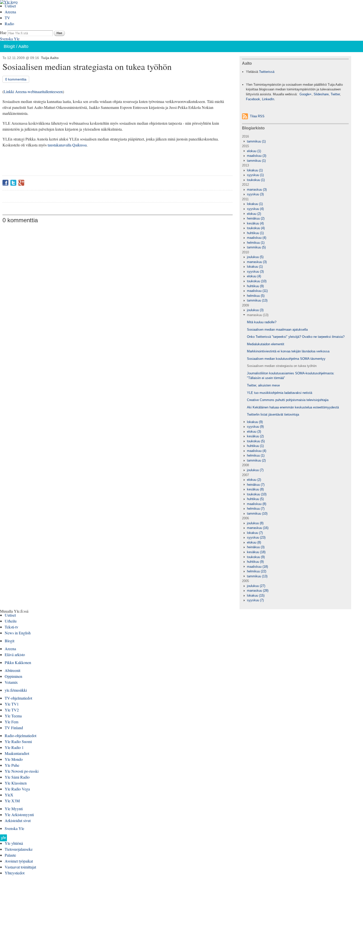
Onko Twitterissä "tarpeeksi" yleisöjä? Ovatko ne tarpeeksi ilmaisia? (295, 337)
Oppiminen (13, 676)
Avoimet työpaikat (19, 861)
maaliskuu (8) (256, 504)
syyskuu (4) (255, 209)
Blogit (9, 46)
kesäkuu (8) (255, 489)
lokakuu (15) (255, 595)
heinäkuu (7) (255, 484)
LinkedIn (268, 99)
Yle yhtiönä (14, 843)
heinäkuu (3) (255, 547)
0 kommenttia (15, 79)
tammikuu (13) (257, 300)
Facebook (5, 183)
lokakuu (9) (255, 422)
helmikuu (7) (255, 508)
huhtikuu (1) (255, 233)
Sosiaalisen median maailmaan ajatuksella (277, 329)
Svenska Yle (10, 38)
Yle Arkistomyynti (19, 814)
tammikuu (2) (256, 460)
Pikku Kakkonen (18, 662)
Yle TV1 (12, 703)
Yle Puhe (12, 765)
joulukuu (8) (255, 523)
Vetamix (11, 682)
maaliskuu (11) (257, 291)
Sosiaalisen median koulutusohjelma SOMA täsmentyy (286, 359)
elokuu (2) (254, 214)
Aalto (23, 46)
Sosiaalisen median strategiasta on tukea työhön (282, 366)
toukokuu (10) (256, 281)
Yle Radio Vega (17, 788)
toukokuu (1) (256, 180)
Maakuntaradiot (17, 753)
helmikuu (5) (255, 296)
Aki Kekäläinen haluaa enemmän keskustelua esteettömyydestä (293, 407)
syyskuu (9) (255, 426)
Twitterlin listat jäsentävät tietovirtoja (273, 414)
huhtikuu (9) (255, 286)
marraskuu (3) (257, 189)
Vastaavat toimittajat (20, 866)
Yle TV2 (12, 709)
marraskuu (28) (257, 590)
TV (7, 17)
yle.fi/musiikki (16, 690)
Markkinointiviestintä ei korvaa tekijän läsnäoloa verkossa (288, 351)
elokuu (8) (254, 542)
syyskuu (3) (255, 194)
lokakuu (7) (255, 533)
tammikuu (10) (257, 513)
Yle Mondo (14, 759)
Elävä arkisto (15, 654)
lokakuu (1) (255, 170)
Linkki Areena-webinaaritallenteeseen (33, 91)
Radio (9, 23)
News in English (18, 632)
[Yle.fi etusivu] (3, 839)
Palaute (10, 855)
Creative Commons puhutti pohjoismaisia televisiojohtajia (287, 400)
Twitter (13, 183)
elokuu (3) (254, 431)
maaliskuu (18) (257, 566)
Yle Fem (11, 721)
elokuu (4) (254, 276)
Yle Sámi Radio (17, 777)
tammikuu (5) (256, 247)
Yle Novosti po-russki (22, 771)
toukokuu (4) (256, 228)
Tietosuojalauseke (19, 849)
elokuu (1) (254, 151)
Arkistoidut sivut (18, 820)
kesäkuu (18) (256, 552)
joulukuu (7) (255, 470)
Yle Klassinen (16, 783)
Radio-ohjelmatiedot (20, 735)
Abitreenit (12, 670)
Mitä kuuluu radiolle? (261, 322)
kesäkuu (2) (255, 436)
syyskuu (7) (255, 600)
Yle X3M (12, 800)
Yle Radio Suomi (18, 741)
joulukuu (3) (255, 310)
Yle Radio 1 (14, 747)
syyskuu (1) (255, 175)
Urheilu (11, 621)
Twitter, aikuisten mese (263, 385)
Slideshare (321, 94)
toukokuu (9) (256, 557)
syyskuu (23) (256, 537)
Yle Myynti (14, 808)
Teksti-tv (11, 626)
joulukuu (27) (256, 586)
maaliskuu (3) (256, 156)
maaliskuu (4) (256, 238)
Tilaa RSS (257, 116)
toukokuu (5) (256, 441)
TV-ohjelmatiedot (18, 698)
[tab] (295, 141)
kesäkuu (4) (255, 223)
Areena (10, 11)
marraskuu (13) (257, 315)
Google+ (21, 183)
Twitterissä (266, 72)
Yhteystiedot (14, 872)
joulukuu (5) (255, 257)
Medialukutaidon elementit (265, 344)
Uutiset (10, 5)
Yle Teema (13, 715)
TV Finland (14, 727)
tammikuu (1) (256, 141)
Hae (3, 32)
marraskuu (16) (257, 528)
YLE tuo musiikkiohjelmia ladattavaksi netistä (279, 393)
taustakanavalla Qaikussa (67, 144)
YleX (9, 794)
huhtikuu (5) (255, 499)
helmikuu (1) (255, 242)
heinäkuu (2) (255, 218)
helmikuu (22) (256, 571)
